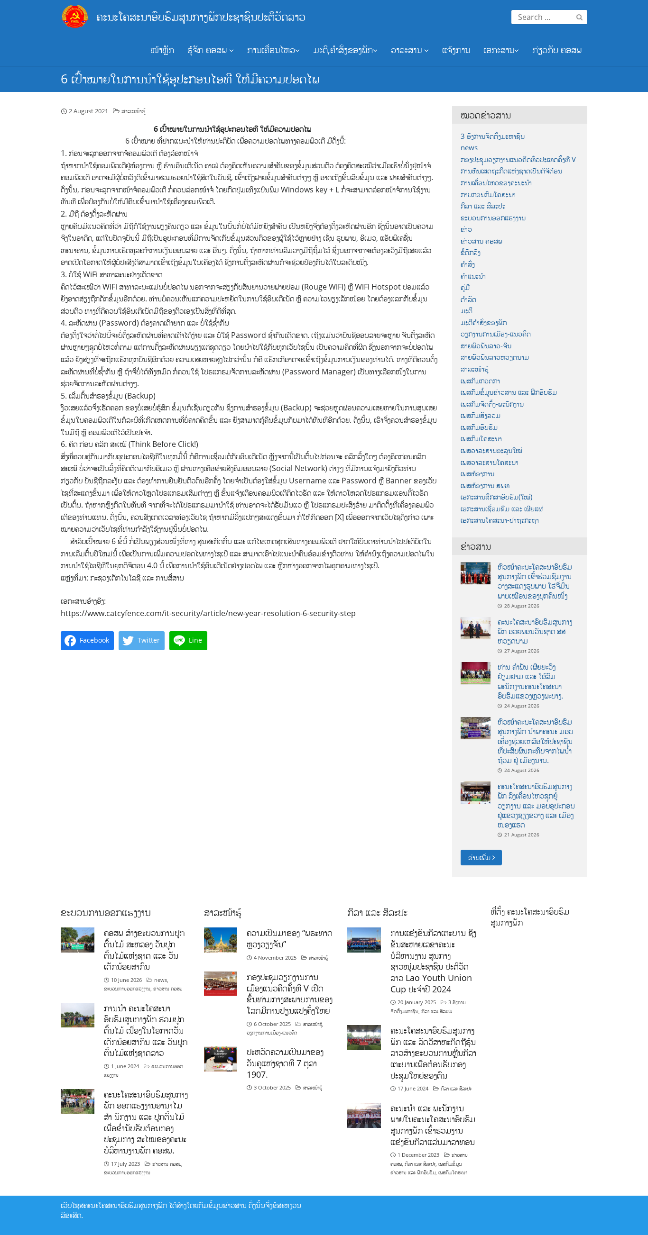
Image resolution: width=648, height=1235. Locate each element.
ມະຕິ (466, 311)
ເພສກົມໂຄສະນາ (481, 439)
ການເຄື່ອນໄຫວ (271, 50)
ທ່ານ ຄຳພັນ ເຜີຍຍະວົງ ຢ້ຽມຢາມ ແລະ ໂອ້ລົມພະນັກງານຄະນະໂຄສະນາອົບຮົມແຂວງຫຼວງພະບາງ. (530, 681)
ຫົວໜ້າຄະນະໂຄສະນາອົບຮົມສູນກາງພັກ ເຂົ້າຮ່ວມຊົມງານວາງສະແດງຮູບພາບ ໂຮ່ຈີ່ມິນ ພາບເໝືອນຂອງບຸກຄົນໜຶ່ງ (535, 581)
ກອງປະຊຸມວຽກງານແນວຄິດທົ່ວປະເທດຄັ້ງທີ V (518, 159)
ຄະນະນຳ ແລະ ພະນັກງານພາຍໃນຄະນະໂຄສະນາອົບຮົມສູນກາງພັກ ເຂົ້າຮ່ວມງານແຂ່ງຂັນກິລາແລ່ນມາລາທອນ (432, 1124)
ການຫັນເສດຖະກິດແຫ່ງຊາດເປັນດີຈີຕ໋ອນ (511, 171)
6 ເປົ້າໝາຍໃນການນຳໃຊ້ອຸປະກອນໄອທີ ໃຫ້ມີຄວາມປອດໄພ (190, 78)
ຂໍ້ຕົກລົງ (471, 252)
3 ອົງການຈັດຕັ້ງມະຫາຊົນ (493, 136)
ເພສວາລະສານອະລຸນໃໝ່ (491, 450)
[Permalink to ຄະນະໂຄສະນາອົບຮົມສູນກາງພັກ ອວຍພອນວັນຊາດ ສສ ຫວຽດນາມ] (476, 627)
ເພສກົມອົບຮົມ (479, 427)
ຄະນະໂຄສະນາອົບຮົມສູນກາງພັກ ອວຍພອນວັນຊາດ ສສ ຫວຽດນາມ (535, 631)
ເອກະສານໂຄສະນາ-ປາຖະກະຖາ (500, 520)
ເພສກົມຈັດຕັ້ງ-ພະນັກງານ (492, 404)
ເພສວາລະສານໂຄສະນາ (489, 462)
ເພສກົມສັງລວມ (480, 415)
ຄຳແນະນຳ (473, 276)
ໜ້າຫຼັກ (162, 50)
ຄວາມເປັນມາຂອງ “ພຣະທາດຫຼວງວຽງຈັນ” (290, 938)
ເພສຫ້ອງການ (477, 474)
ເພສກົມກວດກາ (480, 381)
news (469, 148)
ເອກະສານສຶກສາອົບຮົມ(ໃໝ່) (496, 497)
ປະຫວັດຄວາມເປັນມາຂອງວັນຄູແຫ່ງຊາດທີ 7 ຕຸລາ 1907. (285, 1063)
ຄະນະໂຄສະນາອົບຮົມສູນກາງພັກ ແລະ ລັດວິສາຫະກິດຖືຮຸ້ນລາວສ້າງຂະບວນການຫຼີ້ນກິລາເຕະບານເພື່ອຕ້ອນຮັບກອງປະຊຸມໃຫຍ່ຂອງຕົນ (433, 1053)
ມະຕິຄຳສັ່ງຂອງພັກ (484, 322)
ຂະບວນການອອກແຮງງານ (493, 218)
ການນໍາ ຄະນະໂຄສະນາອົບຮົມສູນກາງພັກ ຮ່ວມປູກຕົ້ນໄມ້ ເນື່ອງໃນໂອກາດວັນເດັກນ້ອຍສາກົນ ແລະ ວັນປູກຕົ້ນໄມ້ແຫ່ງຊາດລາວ (145, 1030)
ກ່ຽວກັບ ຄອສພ (557, 50)
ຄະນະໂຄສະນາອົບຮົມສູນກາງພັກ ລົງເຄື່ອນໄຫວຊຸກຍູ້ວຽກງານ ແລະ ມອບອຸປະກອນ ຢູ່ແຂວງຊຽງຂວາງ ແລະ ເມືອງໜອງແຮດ (536, 805)
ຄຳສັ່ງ (468, 264)
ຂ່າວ (466, 229)
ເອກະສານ (498, 50)
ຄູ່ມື (465, 287)
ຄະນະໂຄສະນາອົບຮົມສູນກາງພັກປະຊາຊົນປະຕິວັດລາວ (200, 16)
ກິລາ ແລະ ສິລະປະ (483, 206)
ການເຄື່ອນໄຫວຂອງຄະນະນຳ (496, 183)
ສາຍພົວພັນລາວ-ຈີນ (486, 346)
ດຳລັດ (468, 299)
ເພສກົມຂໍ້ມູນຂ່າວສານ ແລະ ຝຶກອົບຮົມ (509, 392)
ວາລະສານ (407, 50)
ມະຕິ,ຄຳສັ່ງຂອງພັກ (343, 50)
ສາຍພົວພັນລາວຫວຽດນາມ (495, 357)
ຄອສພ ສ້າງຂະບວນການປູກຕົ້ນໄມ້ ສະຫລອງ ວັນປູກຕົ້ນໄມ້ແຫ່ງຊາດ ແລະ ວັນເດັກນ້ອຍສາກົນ (144, 949)
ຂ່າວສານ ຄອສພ (481, 241)
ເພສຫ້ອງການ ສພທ (485, 485)
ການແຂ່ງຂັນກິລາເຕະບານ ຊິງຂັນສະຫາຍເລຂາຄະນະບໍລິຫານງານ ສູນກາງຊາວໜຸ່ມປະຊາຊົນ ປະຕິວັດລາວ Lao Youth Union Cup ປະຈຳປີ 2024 (433, 960)
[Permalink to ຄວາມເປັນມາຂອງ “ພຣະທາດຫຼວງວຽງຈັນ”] (221, 939)
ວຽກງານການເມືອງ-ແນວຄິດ (496, 334)
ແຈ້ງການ (456, 50)
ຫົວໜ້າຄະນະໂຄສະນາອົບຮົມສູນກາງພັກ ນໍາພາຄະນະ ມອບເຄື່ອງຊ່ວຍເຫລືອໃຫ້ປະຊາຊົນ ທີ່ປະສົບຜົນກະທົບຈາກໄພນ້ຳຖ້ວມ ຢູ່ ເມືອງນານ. (535, 741)
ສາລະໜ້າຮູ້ (133, 111)
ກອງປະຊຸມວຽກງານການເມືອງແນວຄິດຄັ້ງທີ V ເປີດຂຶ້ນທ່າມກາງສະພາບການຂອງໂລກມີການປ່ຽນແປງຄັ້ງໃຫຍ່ (290, 993)
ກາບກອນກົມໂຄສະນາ (488, 195)
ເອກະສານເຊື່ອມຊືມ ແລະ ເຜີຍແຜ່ (502, 509)
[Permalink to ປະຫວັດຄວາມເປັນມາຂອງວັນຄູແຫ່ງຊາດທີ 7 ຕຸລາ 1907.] (221, 1058)
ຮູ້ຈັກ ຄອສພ (208, 50)
